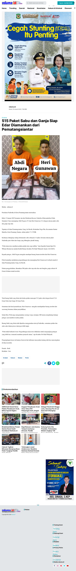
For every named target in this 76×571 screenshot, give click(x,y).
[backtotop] (38, 505)
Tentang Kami (54, 529)
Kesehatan (41, 8)
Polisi (27, 358)
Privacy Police (54, 551)
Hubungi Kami (54, 537)
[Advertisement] (43, 517)
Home (4, 8)
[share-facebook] (49, 363)
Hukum (13, 358)
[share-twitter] (53, 363)
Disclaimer (54, 560)
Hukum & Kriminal (55, 8)
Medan (20, 358)
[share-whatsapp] (58, 363)
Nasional (30, 8)
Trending (12, 8)
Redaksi (54, 545)
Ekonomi (68, 8)
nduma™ (13, 514)
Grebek (4, 118)
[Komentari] (3, 363)
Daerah (22, 8)
